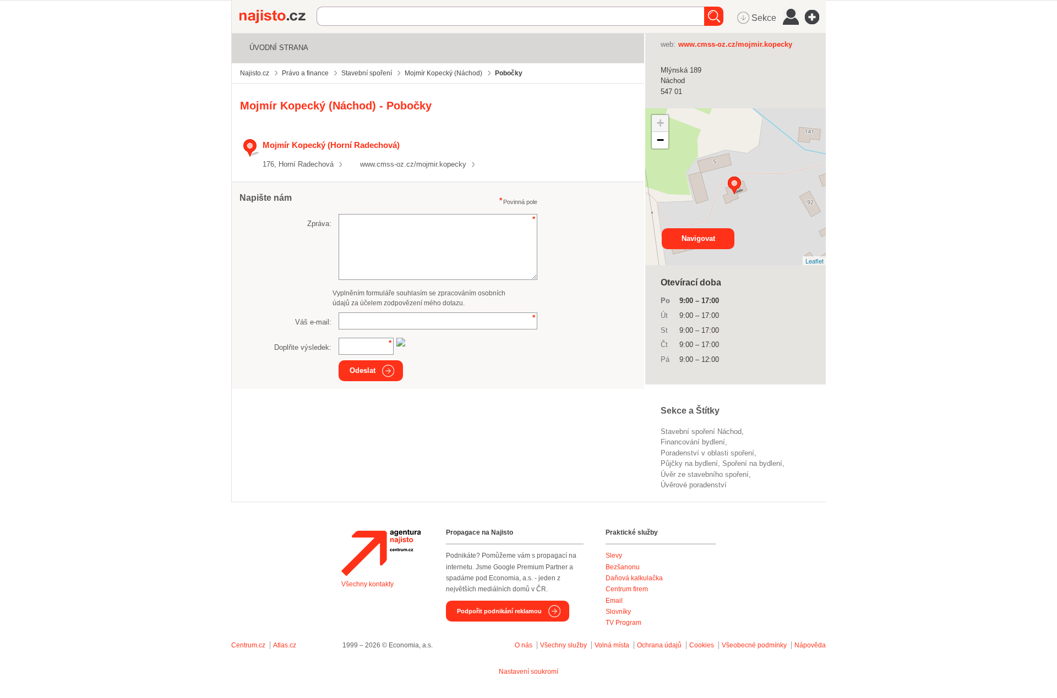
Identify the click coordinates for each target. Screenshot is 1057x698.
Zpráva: (319, 223)
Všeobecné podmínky (754, 645)
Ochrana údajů (659, 645)
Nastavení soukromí (528, 671)
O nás (523, 645)
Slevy (614, 555)
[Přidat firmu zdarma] (815, 17)
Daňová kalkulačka (634, 578)
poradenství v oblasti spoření (707, 453)
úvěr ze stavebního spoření (705, 474)
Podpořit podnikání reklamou (499, 611)
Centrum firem (627, 589)
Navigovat (698, 238)
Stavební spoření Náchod (701, 431)
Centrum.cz (248, 645)
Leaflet (814, 260)
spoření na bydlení (752, 463)
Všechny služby (564, 645)
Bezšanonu (623, 567)
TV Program (623, 622)
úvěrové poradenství (694, 485)
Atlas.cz (284, 645)
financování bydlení (693, 442)
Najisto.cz (278, 16)
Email (614, 600)
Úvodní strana (278, 47)
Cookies (701, 645)
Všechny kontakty (367, 584)
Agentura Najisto (381, 553)
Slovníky (618, 611)
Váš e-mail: (313, 322)
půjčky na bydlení (689, 463)
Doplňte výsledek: (302, 347)
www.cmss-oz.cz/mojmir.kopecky (413, 164)
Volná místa (612, 645)
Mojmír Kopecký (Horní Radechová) (331, 145)
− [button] (660, 140)
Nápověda (810, 645)
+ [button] (660, 123)
